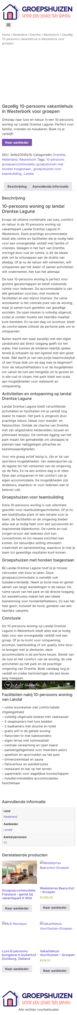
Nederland (20, 34)
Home (6, 34)
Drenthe (35, 34)
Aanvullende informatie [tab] (50, 186)
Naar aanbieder (17, 142)
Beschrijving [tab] (17, 186)
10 (5, 842)
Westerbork (51, 34)
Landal (29, 174)
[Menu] (8, 25)
